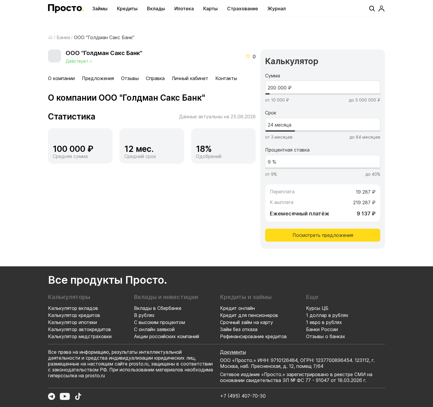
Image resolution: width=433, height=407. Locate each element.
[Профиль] (381, 8)
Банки (63, 37)
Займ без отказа (238, 329)
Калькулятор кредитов (74, 315)
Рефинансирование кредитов (253, 336)
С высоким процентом (159, 322)
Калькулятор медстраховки (80, 336)
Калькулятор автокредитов (79, 329)
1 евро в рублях (324, 322)
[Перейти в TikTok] (78, 396)
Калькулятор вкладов (73, 308)
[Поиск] (372, 8)
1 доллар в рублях (327, 315)
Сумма (272, 75)
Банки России (322, 329)
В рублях (144, 315)
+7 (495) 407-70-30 (243, 396)
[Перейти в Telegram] (51, 396)
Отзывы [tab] (130, 78)
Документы (233, 352)
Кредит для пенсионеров (249, 315)
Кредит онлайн (237, 308)
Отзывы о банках (325, 336)
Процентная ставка (287, 149)
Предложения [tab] (98, 78)
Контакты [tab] (226, 78)
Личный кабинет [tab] (190, 78)
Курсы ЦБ (317, 308)
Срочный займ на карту (246, 322)
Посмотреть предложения (322, 235)
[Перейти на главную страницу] (66, 8)
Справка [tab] (155, 78)
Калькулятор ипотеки (72, 322)
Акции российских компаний (166, 336)
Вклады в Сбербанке (157, 308)
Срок (270, 112)
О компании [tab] (61, 78)
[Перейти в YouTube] (65, 396)
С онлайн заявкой (154, 329)
